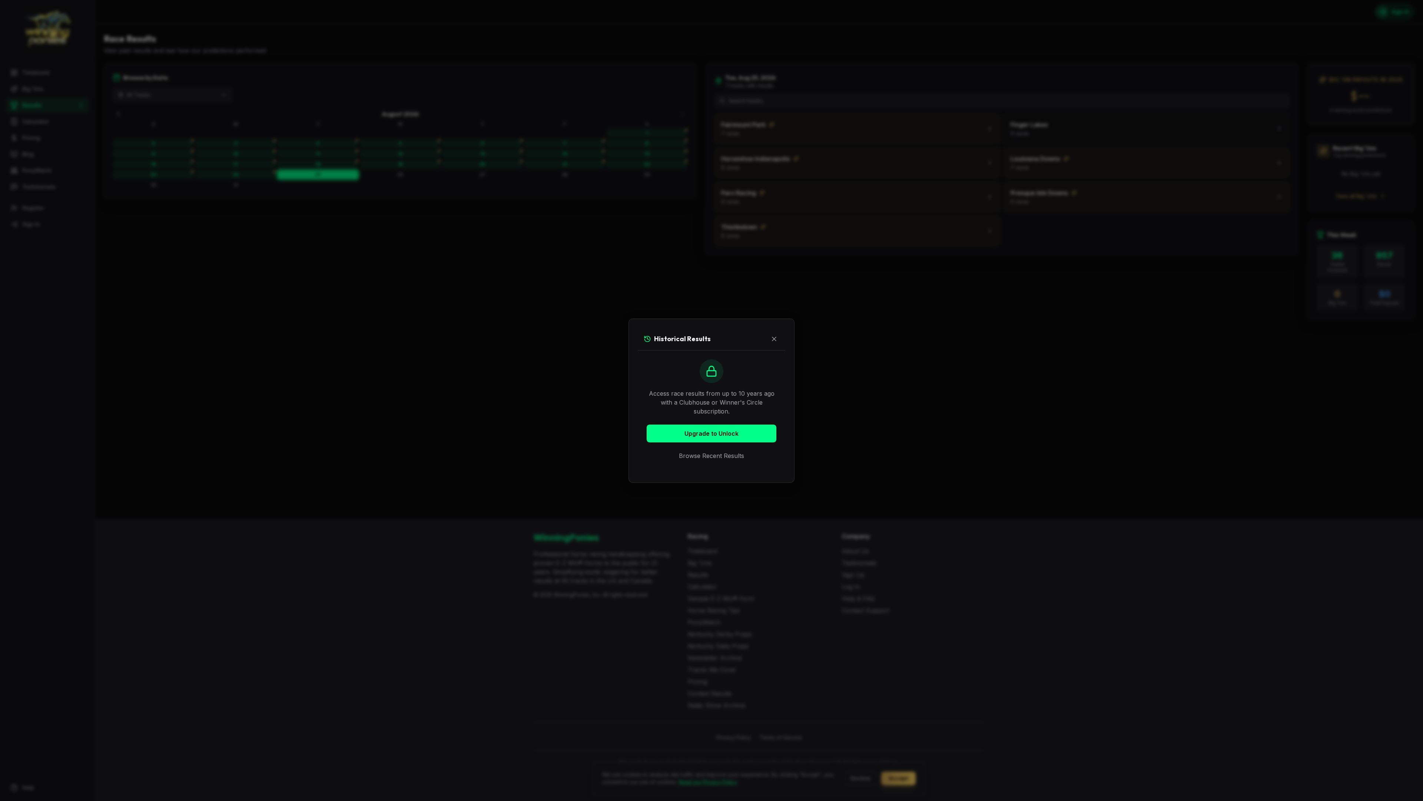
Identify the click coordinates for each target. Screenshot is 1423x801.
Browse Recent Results (711, 455)
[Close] (774, 339)
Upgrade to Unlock (711, 433)
